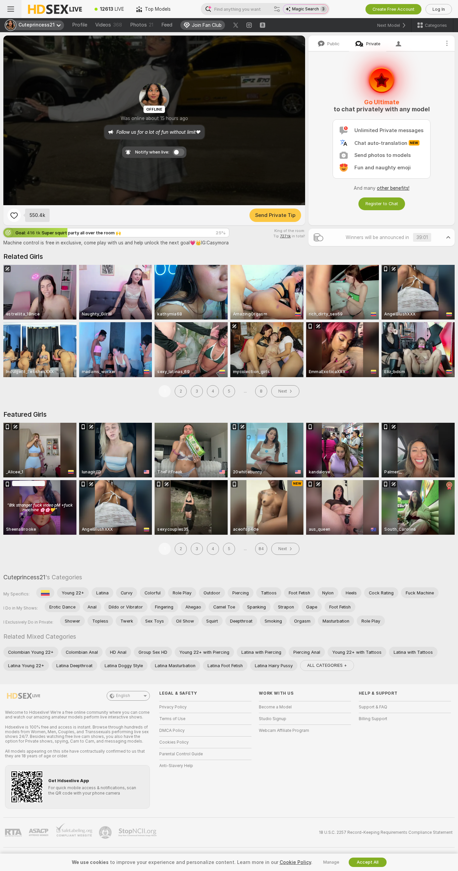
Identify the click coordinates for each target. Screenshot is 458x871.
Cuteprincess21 (24, 577)
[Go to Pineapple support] (106, 832)
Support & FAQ (373, 707)
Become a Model (275, 707)
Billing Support (373, 718)
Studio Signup (272, 718)
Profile (79, 25)
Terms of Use (172, 718)
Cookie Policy (295, 862)
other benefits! (393, 188)
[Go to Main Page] (55, 9)
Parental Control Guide (181, 754)
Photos (141, 25)
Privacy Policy (173, 707)
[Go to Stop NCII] (138, 832)
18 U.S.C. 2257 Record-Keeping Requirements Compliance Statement (386, 832)
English (123, 695)
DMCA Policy (172, 730)
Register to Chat (381, 203)
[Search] (277, 9)
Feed (166, 25)
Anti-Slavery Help (176, 765)
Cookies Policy (174, 742)
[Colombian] (45, 592)
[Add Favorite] (14, 215)
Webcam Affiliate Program (284, 730)
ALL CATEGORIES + (327, 665)
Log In (439, 9)
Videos (108, 25)
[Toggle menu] (10, 9)
